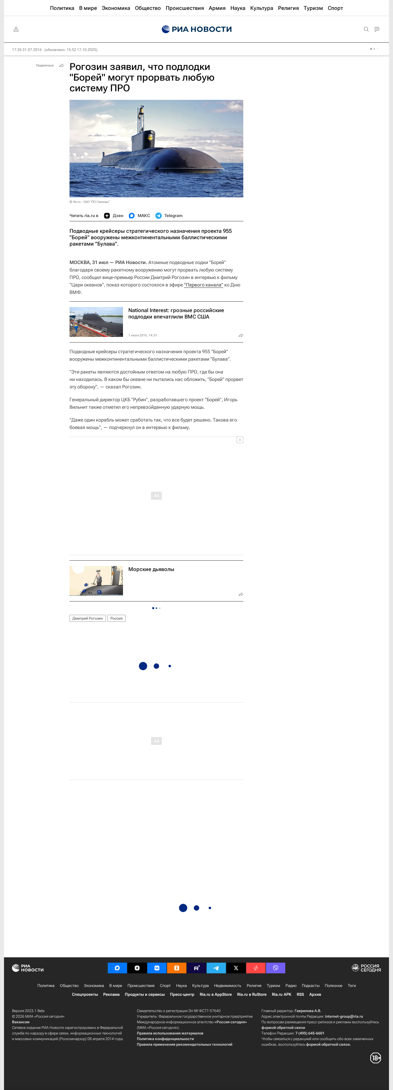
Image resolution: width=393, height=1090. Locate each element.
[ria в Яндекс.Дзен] (137, 968)
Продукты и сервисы (145, 994)
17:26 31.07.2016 (27, 50)
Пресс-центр (182, 994)
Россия (116, 618)
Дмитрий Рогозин (87, 618)
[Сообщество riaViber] (275, 968)
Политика (46, 985)
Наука (181, 985)
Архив (315, 994)
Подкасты (310, 985)
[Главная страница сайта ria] (196, 29)
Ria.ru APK (281, 994)
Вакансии (20, 1022)
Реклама (111, 994)
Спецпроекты (85, 994)
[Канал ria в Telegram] (216, 968)
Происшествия (141, 985)
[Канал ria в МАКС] (117, 968)
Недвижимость (227, 985)
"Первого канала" (203, 285)
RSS (300, 994)
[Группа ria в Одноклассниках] (176, 968)
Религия (254, 985)
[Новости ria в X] (236, 968)
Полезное (333, 985)
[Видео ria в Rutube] (196, 968)
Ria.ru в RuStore (252, 994)
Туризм (273, 985)
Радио (291, 985)
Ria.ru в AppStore (216, 994)
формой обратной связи (283, 1027)
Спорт (165, 985)
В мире (115, 985)
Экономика (94, 985)
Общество (69, 985)
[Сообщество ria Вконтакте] (157, 968)
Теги (352, 985)
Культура (200, 985)
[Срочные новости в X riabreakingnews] (255, 968)
